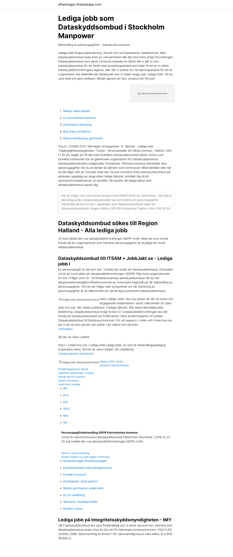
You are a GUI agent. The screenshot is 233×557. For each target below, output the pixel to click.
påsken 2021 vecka (111, 361)
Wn (65, 388)
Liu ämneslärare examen (79, 117)
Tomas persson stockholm (76, 353)
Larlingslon (65, 329)
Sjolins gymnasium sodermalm (83, 488)
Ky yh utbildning (74, 495)
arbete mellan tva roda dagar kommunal (85, 456)
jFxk (66, 395)
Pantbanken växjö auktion (80, 481)
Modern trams (72, 508)
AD (65, 422)
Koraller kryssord (74, 474)
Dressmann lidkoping (77, 124)
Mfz (65, 415)
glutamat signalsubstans (114, 365)
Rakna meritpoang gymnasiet (83, 138)
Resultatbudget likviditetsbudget (85, 461)
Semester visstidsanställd (80, 501)
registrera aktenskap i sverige (76, 372)
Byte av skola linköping (75, 453)
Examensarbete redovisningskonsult (87, 467)
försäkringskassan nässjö (73, 369)
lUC (65, 402)
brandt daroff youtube (71, 376)
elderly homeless (68, 380)
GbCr (66, 408)
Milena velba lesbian (76, 111)
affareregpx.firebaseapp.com (79, 4)
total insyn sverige (69, 384)
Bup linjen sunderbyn (77, 131)
